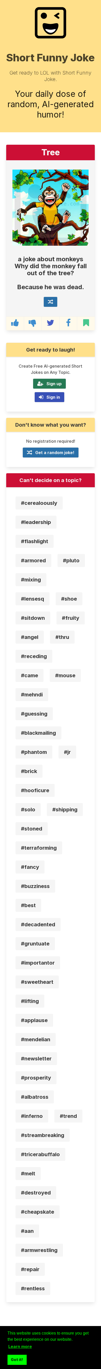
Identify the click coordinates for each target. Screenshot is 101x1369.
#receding (34, 656)
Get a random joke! (54, 452)
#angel (29, 637)
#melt (28, 1173)
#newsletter (36, 1058)
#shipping (64, 809)
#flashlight (34, 541)
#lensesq (32, 599)
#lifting (30, 1001)
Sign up (54, 383)
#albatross (34, 1097)
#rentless (33, 1288)
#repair (30, 1269)
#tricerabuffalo (40, 1154)
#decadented (38, 924)
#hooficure (35, 790)
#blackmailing (38, 733)
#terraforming (39, 848)
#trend (68, 1116)
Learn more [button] (20, 1346)
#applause (34, 1020)
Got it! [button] (17, 1359)
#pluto (71, 560)
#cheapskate (37, 1212)
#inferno (32, 1116)
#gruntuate (35, 944)
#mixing (31, 580)
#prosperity (36, 1078)
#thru (62, 637)
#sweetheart (37, 982)
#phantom (34, 752)
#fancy (30, 867)
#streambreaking (42, 1135)
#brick (29, 771)
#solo (28, 809)
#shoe (69, 599)
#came (29, 675)
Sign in (53, 397)
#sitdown (33, 618)
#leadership (36, 522)
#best (28, 905)
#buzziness (35, 886)
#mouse (65, 675)
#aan (27, 1231)
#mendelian (35, 1039)
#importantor (38, 963)
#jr (67, 752)
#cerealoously (39, 503)
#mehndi (32, 694)
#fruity (70, 618)
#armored (33, 560)
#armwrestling (39, 1250)
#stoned (31, 829)
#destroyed (36, 1193)
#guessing (34, 714)
